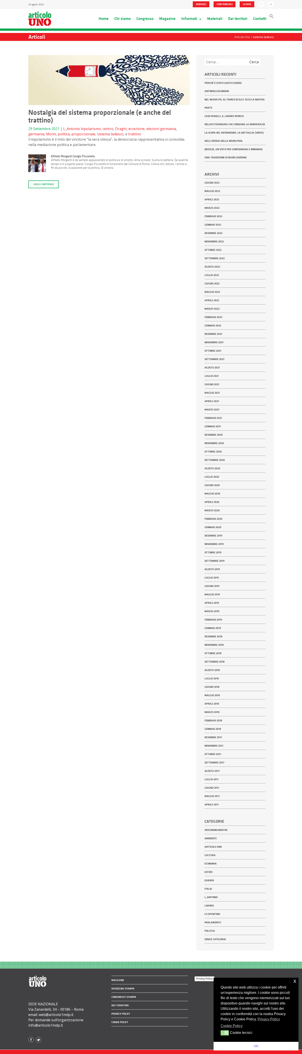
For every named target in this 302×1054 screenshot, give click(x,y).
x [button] (294, 981)
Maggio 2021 (212, 393)
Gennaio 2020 (213, 527)
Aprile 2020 (212, 502)
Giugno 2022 (212, 283)
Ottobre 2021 (213, 351)
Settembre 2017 (214, 762)
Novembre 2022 (214, 241)
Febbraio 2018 (213, 720)
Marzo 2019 (212, 611)
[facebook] (261, 4)
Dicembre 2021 (213, 334)
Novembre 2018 (214, 645)
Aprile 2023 (212, 199)
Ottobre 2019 (213, 552)
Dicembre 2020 (214, 435)
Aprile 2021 (212, 401)
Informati (189, 18)
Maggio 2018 (212, 695)
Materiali (214, 18)
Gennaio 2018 (213, 729)
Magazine (167, 18)
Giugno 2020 (212, 485)
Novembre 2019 (214, 544)
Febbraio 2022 (213, 317)
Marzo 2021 (212, 409)
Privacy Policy (204, 978)
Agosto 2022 (212, 266)
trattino (134, 134)
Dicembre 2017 (213, 737)
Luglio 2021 (212, 376)
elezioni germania (161, 128)
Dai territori (237, 18)
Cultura (210, 855)
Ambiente (211, 838)
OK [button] (256, 1046)
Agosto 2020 (212, 468)
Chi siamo (122, 18)
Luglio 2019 (212, 577)
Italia (208, 889)
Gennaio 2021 (213, 426)
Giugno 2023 (212, 182)
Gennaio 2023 (213, 224)
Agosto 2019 (212, 569)
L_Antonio (71, 128)
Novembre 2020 (214, 443)
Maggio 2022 (212, 292)
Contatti (259, 18)
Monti (51, 134)
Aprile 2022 (212, 300)
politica (64, 134)
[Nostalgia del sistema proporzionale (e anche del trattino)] (109, 81)
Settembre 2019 (214, 561)
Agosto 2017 (212, 771)
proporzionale (83, 134)
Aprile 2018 (212, 703)
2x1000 (247, 4)
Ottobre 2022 (213, 250)
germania (36, 134)
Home (104, 18)
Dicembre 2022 (213, 233)
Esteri (208, 872)
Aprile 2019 (212, 603)
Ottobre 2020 (213, 451)
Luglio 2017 (212, 779)
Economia (211, 863)
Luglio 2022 (212, 275)
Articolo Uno (213, 847)
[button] (271, 17)
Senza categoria (215, 939)
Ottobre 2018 (213, 653)
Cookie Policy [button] (232, 1026)
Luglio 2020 (212, 477)
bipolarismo (91, 128)
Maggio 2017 (212, 796)
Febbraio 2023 (213, 216)
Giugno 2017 (212, 788)
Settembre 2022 (215, 258)
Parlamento (213, 922)
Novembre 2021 (214, 342)
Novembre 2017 (214, 745)
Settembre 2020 (215, 460)
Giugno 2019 (212, 586)
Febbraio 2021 (213, 418)
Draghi (121, 128)
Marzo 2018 (212, 712)
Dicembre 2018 (213, 636)
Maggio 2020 (212, 493)
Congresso (144, 18)
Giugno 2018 (212, 687)
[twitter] (271, 4)
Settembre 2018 (215, 661)
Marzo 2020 (212, 510)
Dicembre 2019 (213, 535)
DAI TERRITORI (120, 1005)
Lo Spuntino (212, 914)
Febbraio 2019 (213, 619)
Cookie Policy (119, 1022)
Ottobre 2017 (213, 754)
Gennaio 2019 (213, 628)
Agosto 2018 (212, 670)
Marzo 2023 (212, 208)
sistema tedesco (110, 134)
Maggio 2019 (212, 594)
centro (108, 128)
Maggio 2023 (212, 191)
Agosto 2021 (212, 367)
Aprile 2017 (212, 804)
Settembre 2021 (214, 359)
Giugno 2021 (212, 384)
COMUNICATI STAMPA (123, 997)
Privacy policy (120, 1014)
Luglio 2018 (212, 678)
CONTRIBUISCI (225, 4)
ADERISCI (201, 4)
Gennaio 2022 (213, 325)
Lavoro (209, 905)
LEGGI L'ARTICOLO (43, 184)
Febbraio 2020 (213, 519)
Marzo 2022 (212, 308)
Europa (209, 880)
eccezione (136, 128)
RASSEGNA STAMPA (122, 988)
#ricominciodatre (216, 830)
